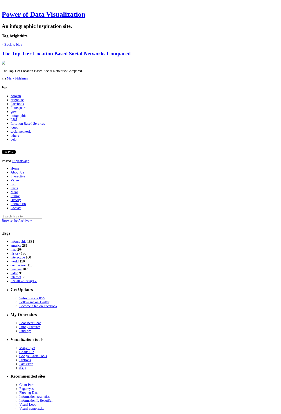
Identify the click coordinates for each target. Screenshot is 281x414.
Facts (14, 188)
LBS (14, 119)
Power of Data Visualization (43, 14)
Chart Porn (26, 385)
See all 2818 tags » (24, 281)
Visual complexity (31, 408)
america (16, 245)
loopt (14, 127)
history (15, 253)
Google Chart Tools (33, 356)
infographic (18, 116)
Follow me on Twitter (34, 302)
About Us (17, 172)
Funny (15, 196)
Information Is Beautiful (35, 400)
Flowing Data (28, 392)
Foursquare (18, 108)
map (13, 249)
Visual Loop (27, 404)
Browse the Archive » (17, 220)
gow (14, 112)
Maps (14, 192)
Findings (25, 331)
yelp (13, 139)
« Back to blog (12, 44)
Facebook (17, 104)
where (15, 135)
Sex (13, 184)
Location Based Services (28, 123)
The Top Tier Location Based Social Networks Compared (66, 53)
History (16, 200)
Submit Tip (18, 204)
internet (16, 277)
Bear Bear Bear (30, 323)
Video (15, 180)
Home (15, 168)
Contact (16, 208)
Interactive (18, 176)
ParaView (26, 364)
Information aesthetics (34, 396)
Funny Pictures (29, 327)
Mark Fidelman (17, 78)
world (15, 261)
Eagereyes (26, 388)
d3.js (22, 368)
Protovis (25, 360)
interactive (18, 257)
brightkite (17, 100)
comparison (19, 265)
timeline (16, 269)
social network (21, 131)
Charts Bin (26, 352)
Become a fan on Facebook (38, 306)
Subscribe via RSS (32, 298)
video (14, 273)
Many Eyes (27, 348)
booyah (16, 96)
